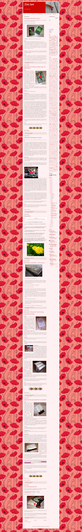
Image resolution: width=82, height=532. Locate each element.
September (52, 197)
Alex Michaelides (55, 59)
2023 (50, 182)
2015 (50, 191)
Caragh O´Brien (55, 73)
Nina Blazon (53, 142)
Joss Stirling (55, 111)
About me (28, 14)
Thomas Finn (53, 164)
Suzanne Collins (55, 162)
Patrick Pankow (56, 143)
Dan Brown (50, 85)
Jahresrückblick (51, 42)
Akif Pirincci (51, 59)
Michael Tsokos (56, 136)
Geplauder (50, 40)
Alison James (50, 61)
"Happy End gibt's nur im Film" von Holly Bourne (53, 264)
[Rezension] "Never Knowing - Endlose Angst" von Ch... (53, 205)
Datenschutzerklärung (47, 14)
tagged (51, 55)
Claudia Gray (53, 81)
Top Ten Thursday (51, 51)
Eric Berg (54, 91)
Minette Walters (51, 139)
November (52, 194)
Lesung (53, 44)
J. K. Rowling (54, 101)
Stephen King (51, 161)
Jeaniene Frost (53, 105)
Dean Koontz (55, 87)
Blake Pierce (56, 71)
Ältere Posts (44, 520)
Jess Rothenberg (51, 107)
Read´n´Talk (50, 48)
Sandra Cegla (55, 154)
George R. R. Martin (54, 96)
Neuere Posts (26, 520)
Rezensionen (33, 14)
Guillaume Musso (51, 99)
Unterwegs (56, 51)
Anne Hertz (56, 64)
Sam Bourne (52, 153)
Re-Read (56, 47)
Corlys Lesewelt (52, 230)
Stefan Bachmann (51, 160)
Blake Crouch (52, 71)
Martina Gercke (53, 133)
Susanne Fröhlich (51, 162)
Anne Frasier (53, 64)
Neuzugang (51, 249)
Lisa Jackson (50, 125)
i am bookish (51, 251)
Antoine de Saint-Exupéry (55, 66)
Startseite (35, 520)
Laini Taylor (56, 120)
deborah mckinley (53, 171)
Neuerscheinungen (53, 46)
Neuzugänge (51, 47)
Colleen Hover (55, 83)
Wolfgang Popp (50, 170)
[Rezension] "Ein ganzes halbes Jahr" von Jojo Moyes (35, 399)
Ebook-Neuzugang (55, 37)
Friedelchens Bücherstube (53, 244)
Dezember (52, 193)
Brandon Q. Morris (52, 72)
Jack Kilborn (52, 102)
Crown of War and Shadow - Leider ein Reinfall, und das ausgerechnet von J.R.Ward (53, 245)
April (51, 219)
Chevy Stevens (28, 133)
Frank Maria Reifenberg (54, 93)
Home (25, 14)
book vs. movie (56, 53)
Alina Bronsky (55, 60)
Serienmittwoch (52, 50)
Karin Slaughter (54, 115)
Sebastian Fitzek (52, 158)
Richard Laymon (53, 148)
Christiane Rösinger (51, 78)
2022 (50, 183)
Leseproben (50, 44)
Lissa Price (54, 125)
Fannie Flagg (53, 92)
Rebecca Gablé (53, 147)
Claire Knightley (53, 80)
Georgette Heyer (51, 97)
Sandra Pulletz (50, 155)
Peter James (54, 145)
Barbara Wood (53, 69)
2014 (50, 192)
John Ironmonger (53, 109)
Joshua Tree (50, 111)
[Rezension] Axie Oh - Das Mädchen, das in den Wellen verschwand (53, 260)
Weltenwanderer (52, 240)
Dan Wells (54, 85)
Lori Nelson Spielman (54, 126)
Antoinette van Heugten (52, 67)
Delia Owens (54, 88)
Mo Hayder (55, 139)
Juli (51, 199)
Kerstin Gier (53, 117)
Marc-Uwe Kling (53, 130)
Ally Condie (55, 61)
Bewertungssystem (40, 14)
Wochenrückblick (53, 52)
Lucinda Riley (50, 127)
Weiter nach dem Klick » (27, 209)
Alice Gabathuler (51, 60)
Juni (51, 200)
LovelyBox (56, 44)
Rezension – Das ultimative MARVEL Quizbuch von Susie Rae (53, 256)
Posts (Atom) (29, 521)
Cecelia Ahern (51, 76)
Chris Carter (51, 77)
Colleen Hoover (51, 83)
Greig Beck (56, 98)
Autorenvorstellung (51, 36)
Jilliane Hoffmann (56, 107)
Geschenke (55, 40)
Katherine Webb (55, 116)
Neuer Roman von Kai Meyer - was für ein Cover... (34, 262)
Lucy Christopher (55, 127)
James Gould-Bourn (56, 103)
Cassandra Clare (55, 74)
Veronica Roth (55, 169)
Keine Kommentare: (31, 62)
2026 (50, 178)
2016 (50, 190)
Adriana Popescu (55, 58)
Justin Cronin (56, 112)
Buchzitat (56, 36)
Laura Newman (55, 121)
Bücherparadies (52, 254)
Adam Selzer (50, 58)
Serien (57, 49)
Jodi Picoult (54, 108)
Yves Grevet (54, 170)
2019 (50, 186)
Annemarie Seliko (52, 65)
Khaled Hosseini (53, 118)
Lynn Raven (53, 128)
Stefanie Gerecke (55, 160)
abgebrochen (50, 53)
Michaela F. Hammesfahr (52, 137)
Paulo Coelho (55, 144)
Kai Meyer (27, 308)
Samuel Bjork (56, 153)
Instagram (50, 32)
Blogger (48, 526)
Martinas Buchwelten (53, 234)
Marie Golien (53, 131)
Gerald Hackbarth (56, 97)
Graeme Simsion (52, 98)
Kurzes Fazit (56, 42)
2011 (50, 227)
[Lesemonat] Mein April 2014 (30, 486)
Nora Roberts (52, 143)
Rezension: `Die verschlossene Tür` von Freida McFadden (53, 238)
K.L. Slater (50, 114)
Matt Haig (54, 134)
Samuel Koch (51, 154)
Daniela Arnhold (53, 86)
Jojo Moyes (54, 110)
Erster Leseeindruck (52, 38)
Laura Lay (51, 121)
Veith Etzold (50, 169)
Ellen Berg (51, 91)
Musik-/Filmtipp (31, 212)
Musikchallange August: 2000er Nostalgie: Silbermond (53, 232)
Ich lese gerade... (53, 41)
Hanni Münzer (55, 99)
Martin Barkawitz (53, 132)
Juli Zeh (53, 112)
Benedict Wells (53, 70)
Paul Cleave (51, 144)
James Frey (51, 103)
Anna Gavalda (53, 63)
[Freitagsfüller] (27, 216)
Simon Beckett (55, 158)
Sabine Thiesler (53, 152)
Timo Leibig (52, 165)
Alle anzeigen (56, 266)
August (52, 198)
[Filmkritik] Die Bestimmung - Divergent (32, 137)
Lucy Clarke (50, 128)
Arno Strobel (53, 68)
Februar (52, 222)
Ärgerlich (54, 55)
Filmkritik (27, 212)
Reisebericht (55, 48)
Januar (51, 223)
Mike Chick (56, 138)
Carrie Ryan (50, 74)
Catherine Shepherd (52, 75)
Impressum (54, 14)
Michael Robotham (52, 136)
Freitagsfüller (53, 39)
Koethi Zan (53, 120)
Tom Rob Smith (56, 165)
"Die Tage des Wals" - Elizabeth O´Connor (52, 252)
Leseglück (51, 248)
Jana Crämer (51, 104)
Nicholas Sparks (54, 141)
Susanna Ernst (55, 161)
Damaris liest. (52, 263)
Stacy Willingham (55, 159)
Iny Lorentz (50, 101)
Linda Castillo (52, 124)
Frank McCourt (50, 94)
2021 (50, 184)
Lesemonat (53, 43)
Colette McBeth (55, 82)
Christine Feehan (56, 78)
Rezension (31, 133)
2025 (50, 179)
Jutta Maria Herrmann (53, 113)
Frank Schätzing (55, 94)
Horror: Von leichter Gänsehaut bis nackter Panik (53, 241)
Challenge (50, 37)
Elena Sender (53, 90)
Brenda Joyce (56, 72)
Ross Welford (56, 150)
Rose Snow (53, 150)
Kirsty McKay (53, 119)
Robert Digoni (53, 149)
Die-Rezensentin (52, 237)
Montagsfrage (51, 45)
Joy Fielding (50, 112)
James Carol (56, 102)
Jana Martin (55, 104)
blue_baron (42, 526)
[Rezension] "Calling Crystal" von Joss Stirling (34, 312)
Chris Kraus (55, 77)
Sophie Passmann (51, 159)
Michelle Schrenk (52, 138)
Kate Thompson (50, 116)
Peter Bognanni (50, 145)
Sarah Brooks (54, 155)
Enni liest (29, 5)
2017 (50, 189)
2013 (50, 224)
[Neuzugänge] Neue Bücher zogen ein (32, 18)
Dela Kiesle (50, 88)
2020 (50, 185)
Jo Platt (51, 108)
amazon (50, 31)
